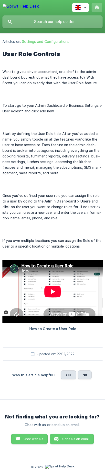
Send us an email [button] (75, 439)
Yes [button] (68, 375)
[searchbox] (52, 21)
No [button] (85, 375)
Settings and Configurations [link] (45, 41)
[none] (21, 7)
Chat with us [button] (33, 439)
